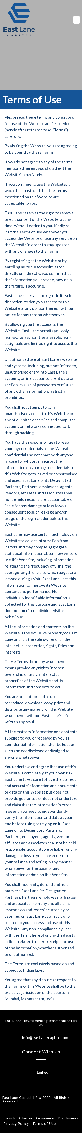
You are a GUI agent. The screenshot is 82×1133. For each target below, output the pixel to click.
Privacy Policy (16, 1123)
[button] (76, 20)
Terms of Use (44, 1123)
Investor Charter (18, 1118)
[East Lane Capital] (19, 19)
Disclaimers (68, 1118)
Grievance (45, 1118)
